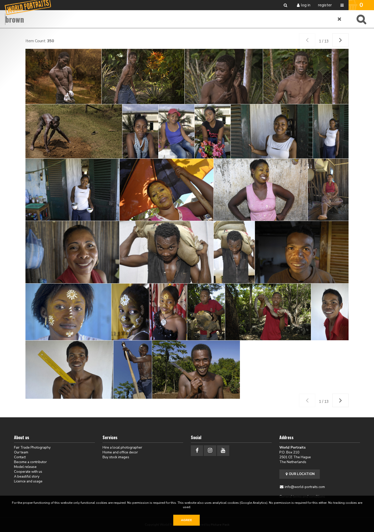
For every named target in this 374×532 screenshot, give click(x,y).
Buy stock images (116, 457)
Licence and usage (28, 481)
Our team (21, 452)
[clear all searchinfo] (339, 19)
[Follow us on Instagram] (210, 450)
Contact (20, 457)
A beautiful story (26, 476)
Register (325, 5)
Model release (25, 466)
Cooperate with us (28, 471)
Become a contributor (30, 462)
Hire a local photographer (122, 447)
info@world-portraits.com (305, 486)
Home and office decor (120, 452)
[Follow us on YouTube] (223, 450)
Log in (305, 5)
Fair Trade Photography (32, 447)
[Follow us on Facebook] (197, 450)
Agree (186, 520)
